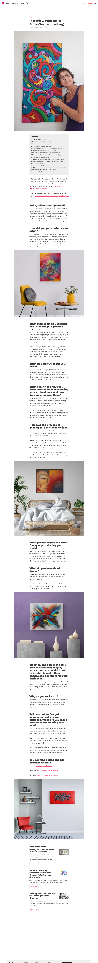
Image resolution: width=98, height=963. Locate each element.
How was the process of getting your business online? (46, 152)
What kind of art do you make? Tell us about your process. (47, 144)
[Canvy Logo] (2, 3)
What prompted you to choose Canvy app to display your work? (49, 155)
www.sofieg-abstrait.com (44, 766)
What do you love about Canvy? (40, 157)
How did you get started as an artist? (42, 142)
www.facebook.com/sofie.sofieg (47, 775)
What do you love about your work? (41, 146)
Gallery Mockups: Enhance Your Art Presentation (41, 850)
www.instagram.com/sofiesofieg (47, 771)
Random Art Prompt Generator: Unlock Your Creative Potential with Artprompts (40, 873)
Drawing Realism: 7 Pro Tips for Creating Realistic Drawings (42, 895)
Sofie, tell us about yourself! (39, 139)
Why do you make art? (39, 165)
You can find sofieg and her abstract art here (45, 172)
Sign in (83, 3)
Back (30, 17)
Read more (34, 863)
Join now (90, 3)
